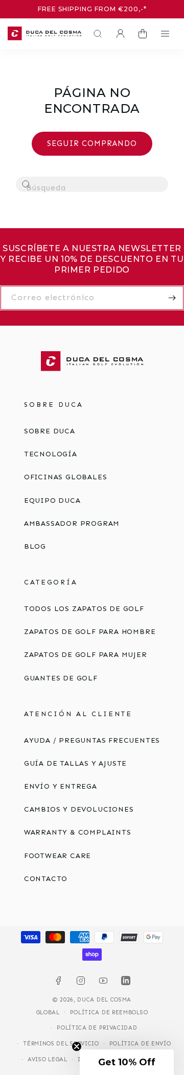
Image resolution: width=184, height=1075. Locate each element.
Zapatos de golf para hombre (90, 631)
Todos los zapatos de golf (84, 608)
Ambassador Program (72, 523)
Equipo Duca (52, 500)
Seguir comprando (92, 143)
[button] (95, 33)
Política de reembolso (109, 1012)
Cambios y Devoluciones (79, 809)
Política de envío (140, 1043)
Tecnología (50, 454)
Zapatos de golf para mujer (85, 654)
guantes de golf (61, 678)
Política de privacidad (97, 1027)
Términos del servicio (61, 1043)
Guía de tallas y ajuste (75, 763)
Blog (35, 546)
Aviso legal (47, 1059)
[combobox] (92, 184)
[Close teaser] (77, 1046)
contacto (45, 878)
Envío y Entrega (60, 786)
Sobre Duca (49, 431)
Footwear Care (57, 855)
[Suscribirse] (171, 298)
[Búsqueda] (26, 184)
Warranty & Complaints (77, 832)
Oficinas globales (65, 477)
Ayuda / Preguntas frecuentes (92, 740)
